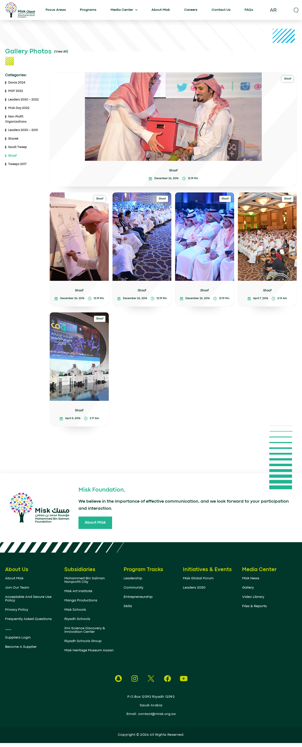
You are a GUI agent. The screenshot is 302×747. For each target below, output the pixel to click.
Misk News (250, 578)
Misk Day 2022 (18, 108)
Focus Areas (56, 9)
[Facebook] (167, 678)
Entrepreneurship (138, 597)
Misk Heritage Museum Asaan (89, 650)
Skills (128, 606)
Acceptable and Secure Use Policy (28, 598)
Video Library (253, 597)
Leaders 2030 (194, 587)
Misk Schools (75, 609)
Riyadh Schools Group (82, 641)
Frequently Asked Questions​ (28, 619)
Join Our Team (17, 587)
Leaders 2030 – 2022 (23, 99)
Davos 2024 (16, 82)
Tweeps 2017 (17, 164)
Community (133, 587)
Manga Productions (80, 600)
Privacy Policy (16, 609)
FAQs (249, 9)
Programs (88, 9)
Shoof (12, 155)
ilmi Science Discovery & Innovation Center (84, 630)
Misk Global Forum (198, 578)
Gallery (248, 587)
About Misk (160, 9)
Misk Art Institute (78, 591)
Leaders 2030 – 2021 (23, 130)
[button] (296, 9)
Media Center (122, 9)
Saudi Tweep (17, 147)
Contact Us (221, 9)
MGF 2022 (15, 91)
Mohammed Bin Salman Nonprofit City (84, 580)
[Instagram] (135, 678)
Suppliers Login (18, 637)
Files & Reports (254, 606)
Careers (190, 9)
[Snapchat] (118, 678)
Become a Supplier (21, 646)
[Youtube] (184, 678)
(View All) (61, 51)
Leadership (133, 578)
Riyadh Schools (77, 619)
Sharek (13, 138)
